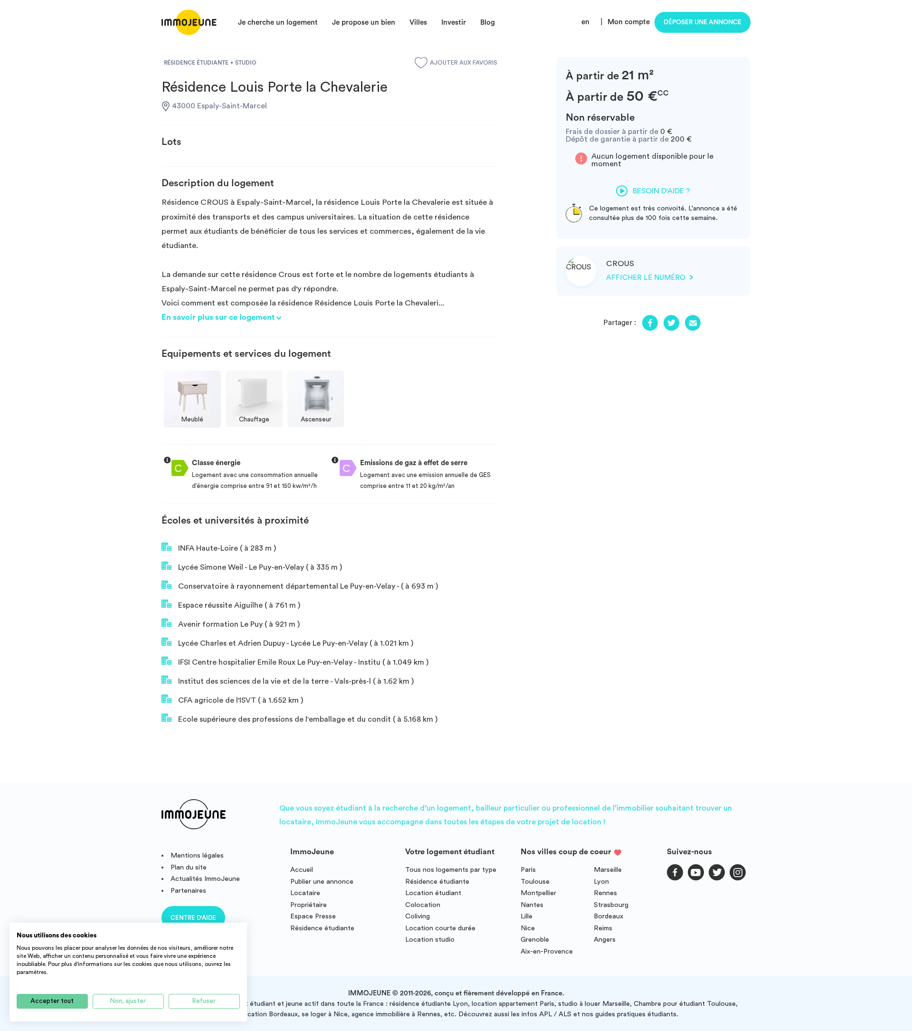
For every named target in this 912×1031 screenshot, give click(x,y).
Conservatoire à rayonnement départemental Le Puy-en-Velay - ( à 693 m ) (307, 586)
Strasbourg (611, 904)
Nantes (532, 904)
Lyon (601, 881)
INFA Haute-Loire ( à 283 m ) (226, 548)
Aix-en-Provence (547, 951)
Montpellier (538, 893)
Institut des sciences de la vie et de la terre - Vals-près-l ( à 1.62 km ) (295, 681)
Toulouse (535, 881)
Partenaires (188, 890)
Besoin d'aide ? (661, 191)
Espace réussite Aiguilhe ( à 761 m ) (238, 605)
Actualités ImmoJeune (205, 878)
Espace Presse (313, 916)
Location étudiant (433, 893)
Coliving (417, 916)
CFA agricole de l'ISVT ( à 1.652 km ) (239, 700)
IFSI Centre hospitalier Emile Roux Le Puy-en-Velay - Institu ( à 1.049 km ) (302, 662)
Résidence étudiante (322, 928)
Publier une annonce (321, 881)
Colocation (422, 904)
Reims (603, 928)
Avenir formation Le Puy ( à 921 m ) (238, 624)
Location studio (430, 939)
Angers (605, 939)
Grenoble (535, 939)
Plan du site (189, 867)
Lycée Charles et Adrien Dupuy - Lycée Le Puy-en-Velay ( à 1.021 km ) (294, 643)
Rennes (605, 893)
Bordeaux (608, 916)
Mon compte (629, 22)
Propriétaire (308, 904)
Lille (526, 916)
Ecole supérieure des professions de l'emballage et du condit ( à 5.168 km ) (306, 719)
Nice (528, 928)
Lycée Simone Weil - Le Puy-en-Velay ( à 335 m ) (259, 567)
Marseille (608, 869)
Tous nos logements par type (450, 869)
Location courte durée (440, 928)
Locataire (305, 893)
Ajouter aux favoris (463, 63)
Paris (528, 869)
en (585, 22)
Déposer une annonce (702, 22)
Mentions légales (197, 855)
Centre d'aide (193, 918)
